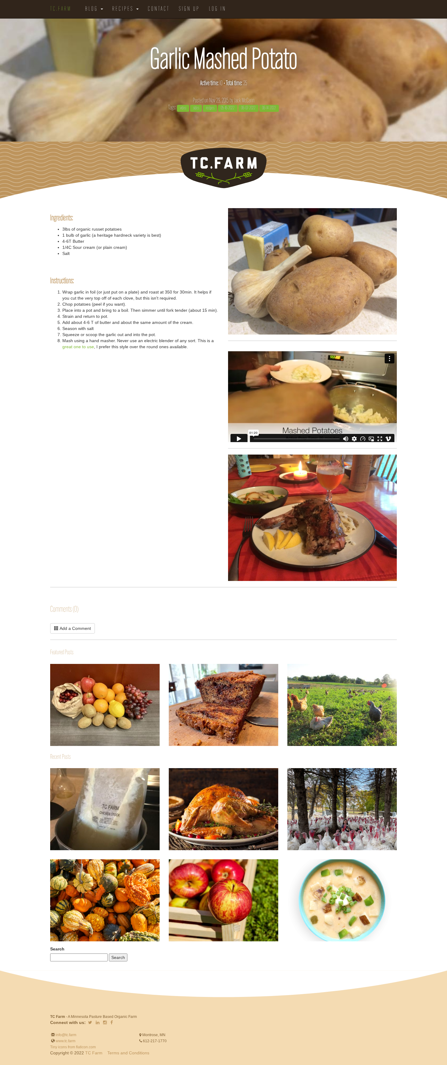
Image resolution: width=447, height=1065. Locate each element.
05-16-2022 (227, 108)
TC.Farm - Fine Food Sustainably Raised (223, 168)
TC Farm (93, 1052)
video (183, 108)
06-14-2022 (269, 108)
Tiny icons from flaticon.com (73, 1047)
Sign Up (189, 9)
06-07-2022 (248, 108)
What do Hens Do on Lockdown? (287, 681)
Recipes (124, 9)
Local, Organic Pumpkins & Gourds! (50, 862)
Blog (92, 9)
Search (57, 948)
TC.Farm (60, 9)
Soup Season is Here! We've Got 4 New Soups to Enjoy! (287, 867)
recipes (210, 108)
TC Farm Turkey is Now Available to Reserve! (287, 771)
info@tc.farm (65, 1035)
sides (196, 108)
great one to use (78, 346)
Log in (217, 9)
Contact (159, 9)
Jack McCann (244, 101)
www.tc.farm (65, 1041)
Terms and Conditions (128, 1052)
